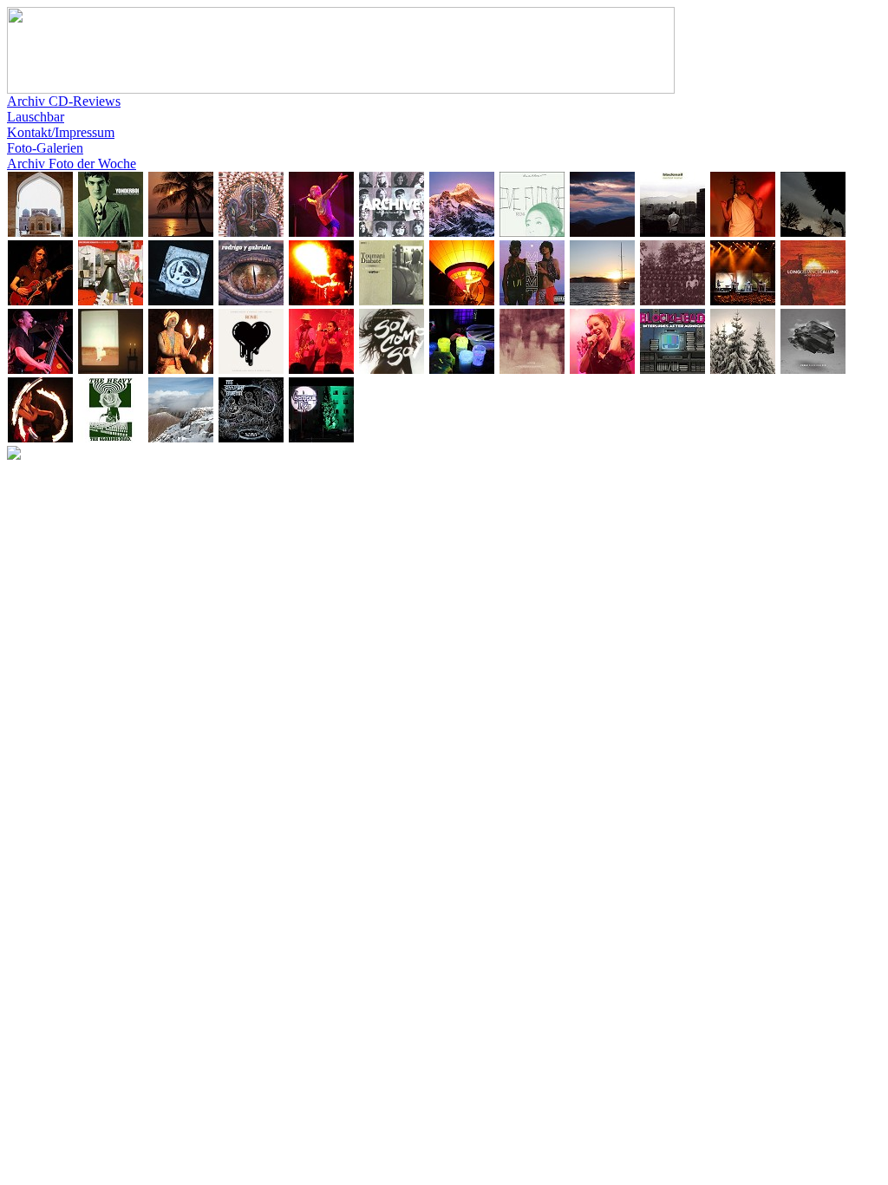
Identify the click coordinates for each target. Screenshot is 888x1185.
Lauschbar (35, 116)
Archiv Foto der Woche (71, 163)
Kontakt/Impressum (60, 132)
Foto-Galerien (45, 148)
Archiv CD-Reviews (64, 101)
